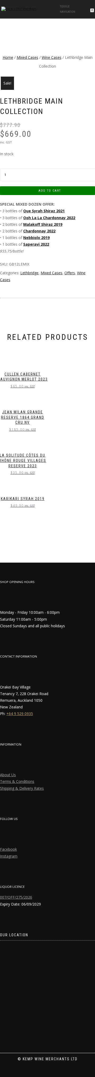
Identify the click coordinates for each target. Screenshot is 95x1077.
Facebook (8, 849)
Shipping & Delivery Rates (22, 788)
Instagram (8, 856)
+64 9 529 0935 (19, 713)
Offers (69, 272)
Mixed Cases (27, 57)
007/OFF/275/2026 (16, 897)
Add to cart (50, 190)
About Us (8, 774)
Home (8, 57)
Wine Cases (51, 57)
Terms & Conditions (17, 781)
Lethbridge (29, 272)
